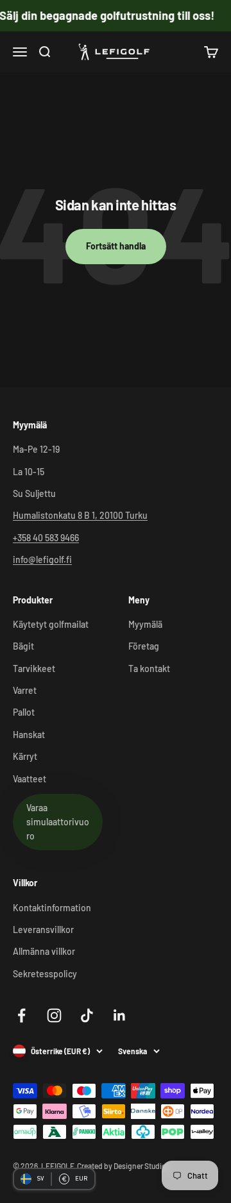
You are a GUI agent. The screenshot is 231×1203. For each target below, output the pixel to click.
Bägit (23, 646)
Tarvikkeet (34, 668)
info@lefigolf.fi (42, 559)
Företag (143, 646)
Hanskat (29, 734)
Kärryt (25, 756)
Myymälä (145, 624)
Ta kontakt (149, 668)
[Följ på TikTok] (87, 1015)
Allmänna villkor (44, 951)
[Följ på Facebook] (21, 1015)
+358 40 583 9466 (46, 537)
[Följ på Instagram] (54, 1015)
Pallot (24, 712)
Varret (25, 690)
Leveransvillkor (43, 929)
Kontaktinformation (52, 907)
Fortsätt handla (116, 245)
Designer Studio (140, 1165)
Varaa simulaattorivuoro (57, 822)
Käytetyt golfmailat (51, 624)
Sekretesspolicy (45, 973)
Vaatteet (29, 778)
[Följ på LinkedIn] (119, 1015)
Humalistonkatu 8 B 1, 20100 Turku (80, 515)
